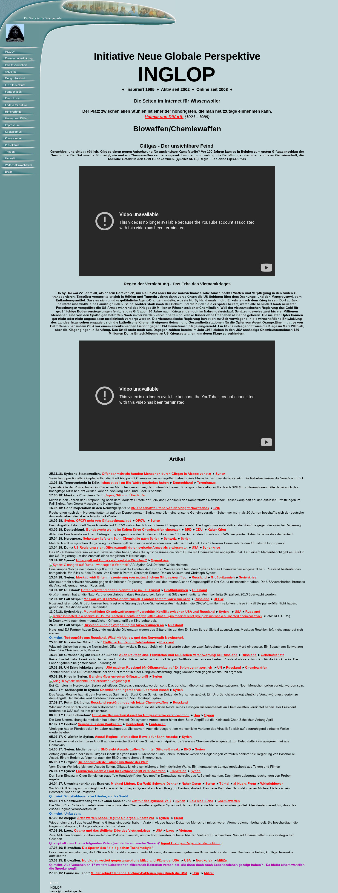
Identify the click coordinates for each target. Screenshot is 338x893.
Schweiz (170, 538)
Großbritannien (223, 577)
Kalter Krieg (217, 529)
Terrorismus (206, 482)
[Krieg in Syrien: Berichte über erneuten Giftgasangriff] (89, 681)
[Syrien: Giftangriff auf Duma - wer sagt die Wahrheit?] (89, 565)
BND (216, 508)
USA (238, 611)
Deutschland (183, 482)
